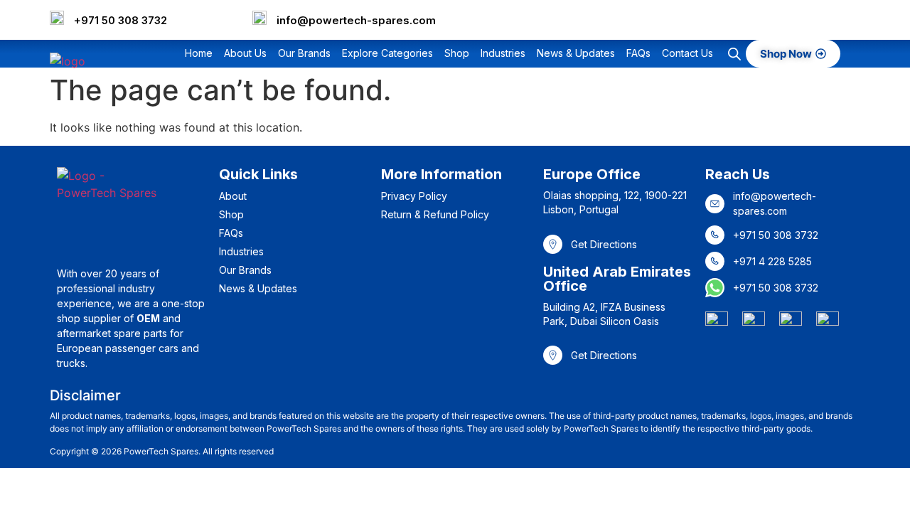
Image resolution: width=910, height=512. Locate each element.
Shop (456, 53)
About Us (245, 53)
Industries (503, 53)
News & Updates (576, 53)
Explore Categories (387, 53)
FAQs (638, 53)
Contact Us (687, 53)
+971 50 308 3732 (120, 20)
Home (199, 53)
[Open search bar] (734, 54)
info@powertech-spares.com (356, 20)
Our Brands (304, 53)
